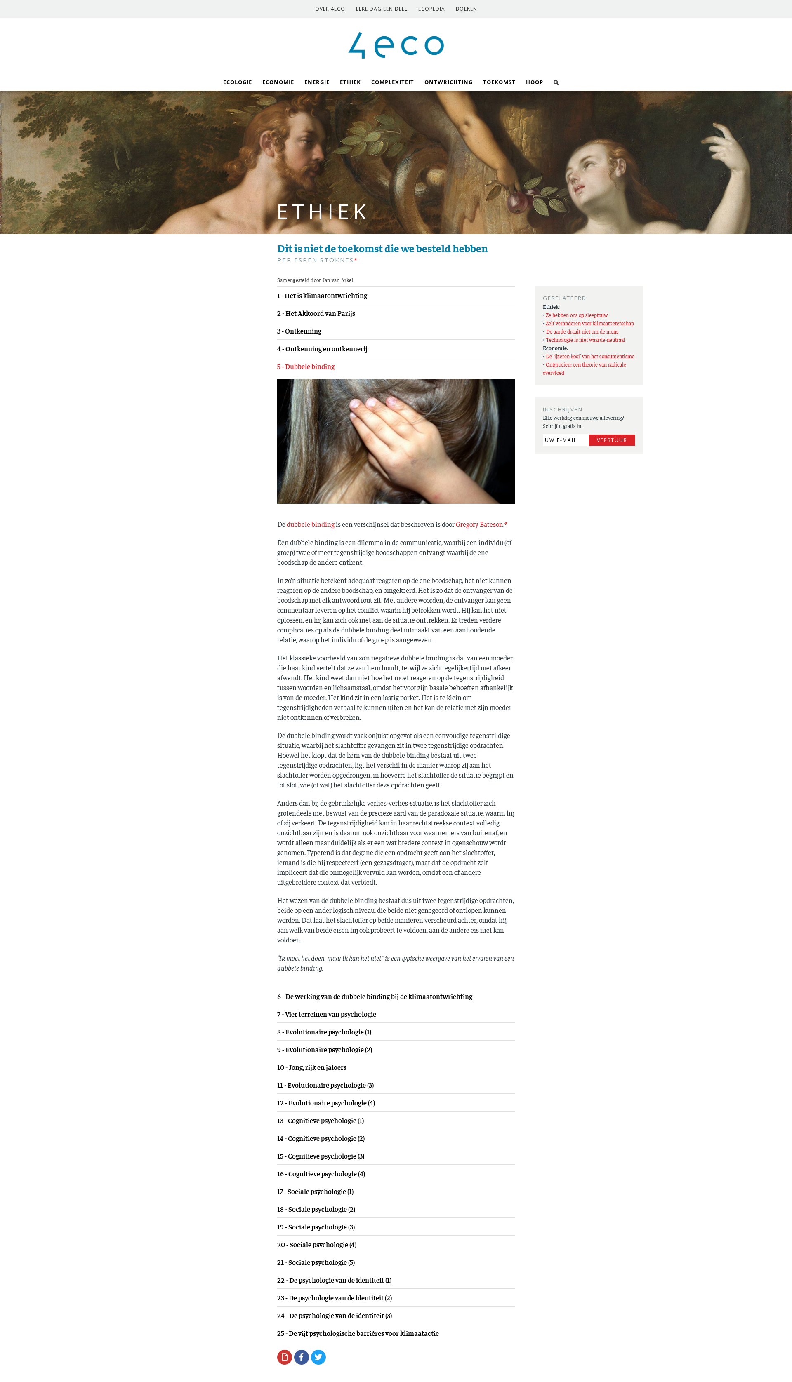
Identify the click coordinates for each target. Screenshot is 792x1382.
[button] (556, 81)
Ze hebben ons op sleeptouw (577, 314)
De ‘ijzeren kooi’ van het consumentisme (590, 356)
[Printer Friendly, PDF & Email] (285, 1356)
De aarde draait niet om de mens (582, 331)
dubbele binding (311, 524)
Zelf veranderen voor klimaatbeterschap (590, 323)
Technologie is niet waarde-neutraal (585, 339)
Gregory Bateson (479, 524)
